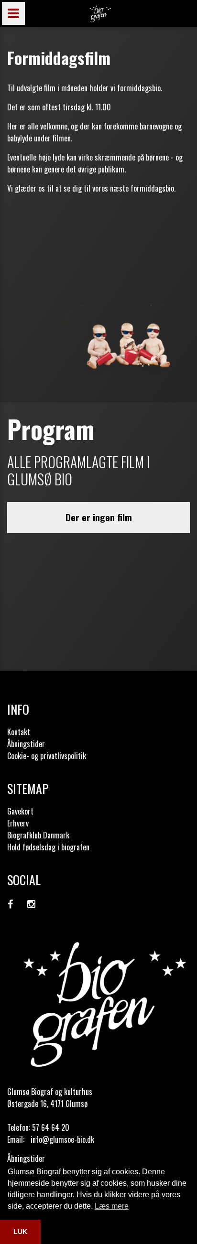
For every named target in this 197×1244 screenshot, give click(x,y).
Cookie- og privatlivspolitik (46, 755)
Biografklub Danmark (38, 835)
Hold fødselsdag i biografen (48, 847)
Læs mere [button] (112, 1206)
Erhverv (18, 823)
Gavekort (20, 811)
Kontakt (18, 732)
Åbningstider (26, 744)
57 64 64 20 (50, 1127)
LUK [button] (20, 1231)
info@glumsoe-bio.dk (62, 1139)
